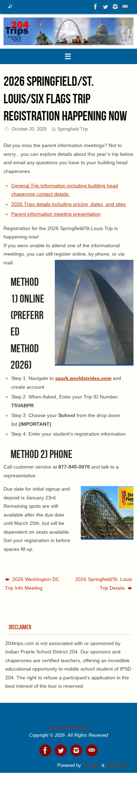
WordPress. (118, 765)
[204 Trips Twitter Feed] (105, 7)
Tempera (91, 765)
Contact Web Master (69, 727)
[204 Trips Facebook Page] (95, 7)
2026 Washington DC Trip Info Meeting (32, 583)
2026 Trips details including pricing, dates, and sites (68, 204)
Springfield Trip (72, 129)
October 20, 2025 (29, 129)
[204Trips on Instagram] (115, 7)
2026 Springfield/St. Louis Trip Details (103, 583)
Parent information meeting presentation (56, 214)
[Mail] (125, 7)
